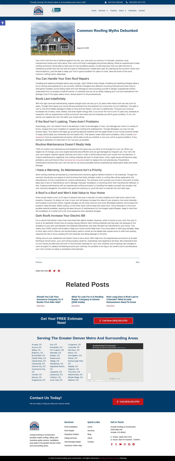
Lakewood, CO (56, 375)
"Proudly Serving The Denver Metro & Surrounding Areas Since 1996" (58, 2)
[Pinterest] (133, 444)
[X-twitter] (116, 444)
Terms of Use (113, 458)
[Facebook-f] (112, 444)
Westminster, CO (75, 375)
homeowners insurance (75, 160)
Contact (142, 11)
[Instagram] (125, 444)
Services (101, 11)
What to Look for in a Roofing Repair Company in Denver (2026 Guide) (87, 299)
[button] (2, 22)
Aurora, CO (36, 347)
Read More (41, 306)
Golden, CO (55, 355)
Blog (89, 434)
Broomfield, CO (38, 355)
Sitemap (123, 458)
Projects (113, 11)
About (121, 11)
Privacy (103, 458)
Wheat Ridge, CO (75, 377)
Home (94, 11)
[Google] (129, 444)
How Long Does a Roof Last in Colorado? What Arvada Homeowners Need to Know (122, 299)
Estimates (133, 11)
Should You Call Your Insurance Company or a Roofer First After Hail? (50, 299)
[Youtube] (120, 444)
